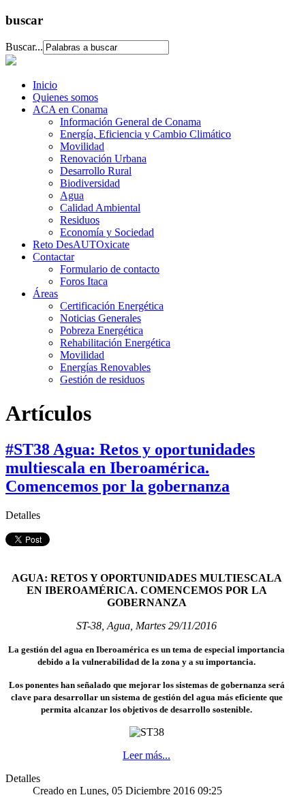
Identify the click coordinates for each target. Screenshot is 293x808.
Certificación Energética (112, 306)
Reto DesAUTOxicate (81, 244)
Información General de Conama (130, 122)
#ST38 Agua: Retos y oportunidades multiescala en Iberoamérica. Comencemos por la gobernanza (130, 467)
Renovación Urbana (103, 158)
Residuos (79, 220)
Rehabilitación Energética (115, 342)
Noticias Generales (100, 318)
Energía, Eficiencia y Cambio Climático (145, 134)
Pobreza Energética (101, 330)
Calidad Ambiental (100, 207)
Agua (72, 195)
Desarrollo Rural (96, 171)
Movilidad (82, 146)
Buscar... (24, 47)
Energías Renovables (105, 367)
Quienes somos (65, 97)
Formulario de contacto (109, 269)
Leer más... (146, 755)
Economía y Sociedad (107, 232)
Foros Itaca (84, 281)
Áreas (45, 293)
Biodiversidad (90, 183)
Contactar (53, 257)
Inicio (45, 85)
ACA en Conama (70, 109)
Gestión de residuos (102, 379)
